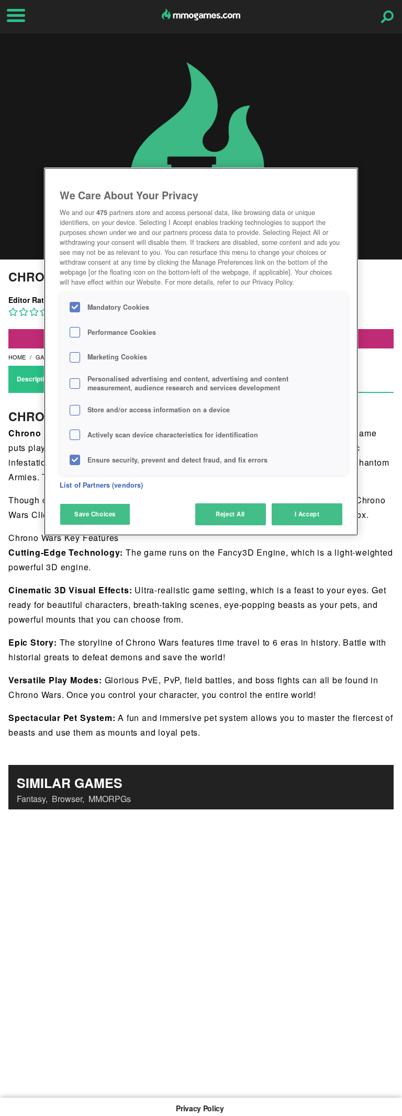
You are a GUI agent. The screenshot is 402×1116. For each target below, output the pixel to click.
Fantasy (31, 799)
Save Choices (95, 514)
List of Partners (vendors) (101, 485)
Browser (67, 799)
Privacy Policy (200, 1108)
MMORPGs (109, 799)
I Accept (307, 514)
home (17, 357)
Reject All (230, 514)
